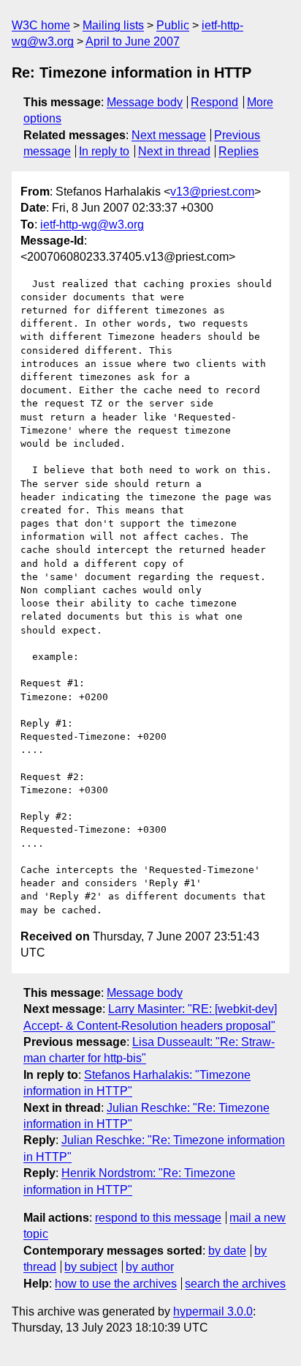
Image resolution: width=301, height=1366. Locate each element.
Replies (238, 151)
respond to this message (158, 1217)
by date (227, 1250)
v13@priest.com (212, 191)
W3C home (41, 25)
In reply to (104, 151)
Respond (214, 102)
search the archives (235, 1283)
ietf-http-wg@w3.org (92, 224)
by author (150, 1267)
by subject (90, 1267)
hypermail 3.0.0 (213, 1311)
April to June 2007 (132, 41)
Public (172, 25)
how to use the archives (116, 1283)
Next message (169, 135)
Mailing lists (113, 25)
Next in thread (174, 151)
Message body (145, 102)
